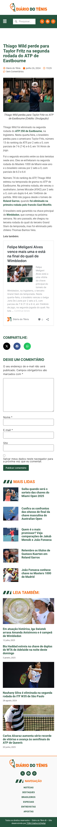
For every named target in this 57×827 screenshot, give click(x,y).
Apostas (29, 811)
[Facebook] (47, 21)
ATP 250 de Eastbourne (28, 131)
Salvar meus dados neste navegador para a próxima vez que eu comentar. (28, 460)
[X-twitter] (42, 21)
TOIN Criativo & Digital (36, 823)
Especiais (28, 802)
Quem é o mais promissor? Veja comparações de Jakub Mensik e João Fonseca (37, 534)
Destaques (28, 792)
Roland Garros (11, 201)
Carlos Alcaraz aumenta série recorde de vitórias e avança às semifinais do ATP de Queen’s (27, 739)
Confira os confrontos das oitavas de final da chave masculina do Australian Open (36, 514)
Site (5, 443)
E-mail (8, 430)
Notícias (29, 787)
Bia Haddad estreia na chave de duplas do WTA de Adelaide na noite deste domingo (27, 650)
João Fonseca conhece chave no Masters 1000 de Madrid (36, 573)
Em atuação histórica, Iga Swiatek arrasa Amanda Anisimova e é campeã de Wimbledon (27, 632)
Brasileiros (28, 797)
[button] (5, 21)
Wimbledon (12, 214)
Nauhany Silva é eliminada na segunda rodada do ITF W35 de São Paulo (27, 694)
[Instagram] (53, 21)
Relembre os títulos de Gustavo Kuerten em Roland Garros (36, 554)
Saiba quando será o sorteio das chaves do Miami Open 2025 (35, 492)
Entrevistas (28, 806)
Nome (7, 417)
